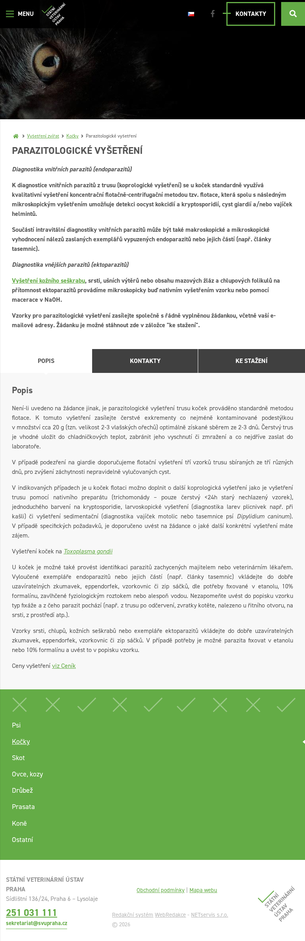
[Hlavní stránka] (16, 136)
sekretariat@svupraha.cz (36, 923)
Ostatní (22, 839)
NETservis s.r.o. (209, 915)
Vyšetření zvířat (43, 136)
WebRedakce (170, 915)
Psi (16, 725)
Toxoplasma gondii (88, 551)
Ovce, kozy (27, 774)
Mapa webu (203, 890)
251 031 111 (31, 912)
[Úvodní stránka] (54, 14)
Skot (18, 758)
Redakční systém (132, 915)
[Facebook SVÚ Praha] (212, 14)
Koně (19, 823)
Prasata (23, 806)
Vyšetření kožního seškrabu (48, 280)
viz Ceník (64, 666)
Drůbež (22, 790)
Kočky (72, 136)
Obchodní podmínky (161, 890)
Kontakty (251, 14)
